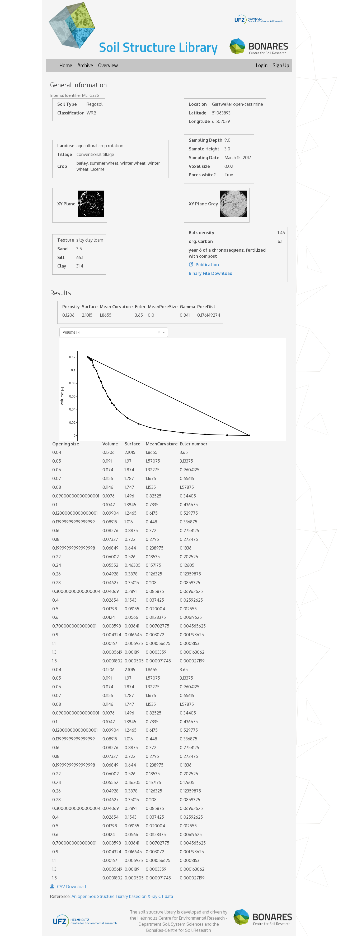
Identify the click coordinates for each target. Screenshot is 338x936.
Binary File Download (210, 273)
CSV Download (71, 886)
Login (261, 65)
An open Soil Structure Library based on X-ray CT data (122, 896)
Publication (207, 264)
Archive (85, 65)
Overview (108, 65)
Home (65, 65)
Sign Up (281, 65)
